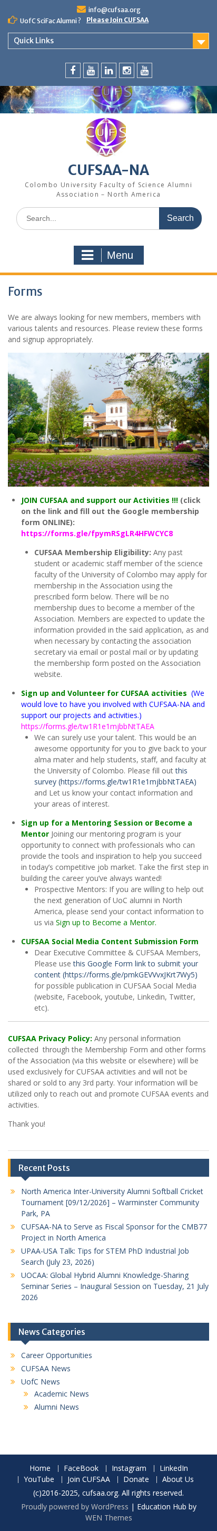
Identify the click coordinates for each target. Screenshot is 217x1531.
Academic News (61, 1394)
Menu (120, 255)
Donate (136, 1479)
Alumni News (56, 1407)
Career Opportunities (56, 1355)
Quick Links (34, 40)
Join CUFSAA (88, 1479)
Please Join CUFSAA (117, 20)
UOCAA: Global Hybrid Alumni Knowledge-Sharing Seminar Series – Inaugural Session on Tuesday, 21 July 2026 (115, 1286)
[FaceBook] (73, 70)
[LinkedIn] (108, 70)
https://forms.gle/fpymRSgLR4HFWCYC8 (97, 533)
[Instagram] (126, 70)
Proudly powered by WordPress (75, 1506)
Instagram (129, 1468)
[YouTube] (90, 70)
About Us (178, 1479)
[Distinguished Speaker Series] (144, 70)
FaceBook (81, 1468)
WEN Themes (108, 1518)
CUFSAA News (46, 1368)
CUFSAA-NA (108, 170)
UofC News (40, 1382)
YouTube (39, 1479)
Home (40, 1468)
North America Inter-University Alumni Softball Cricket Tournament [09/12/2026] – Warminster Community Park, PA (112, 1202)
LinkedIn (174, 1468)
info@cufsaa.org (114, 10)
